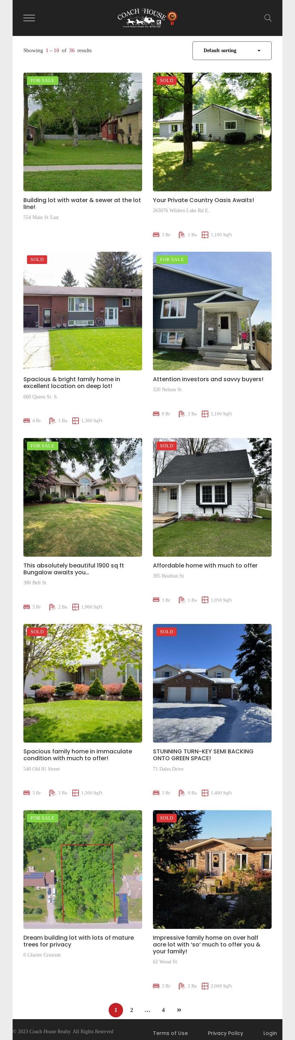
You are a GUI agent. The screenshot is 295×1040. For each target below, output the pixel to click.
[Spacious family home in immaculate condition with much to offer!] (82, 683)
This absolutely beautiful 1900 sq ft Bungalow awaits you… (73, 568)
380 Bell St (34, 582)
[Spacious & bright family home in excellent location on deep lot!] (82, 311)
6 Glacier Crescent (42, 955)
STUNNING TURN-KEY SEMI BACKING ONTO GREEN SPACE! (203, 754)
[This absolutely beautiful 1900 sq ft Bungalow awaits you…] (82, 497)
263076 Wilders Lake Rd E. (181, 210)
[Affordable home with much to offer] (212, 497)
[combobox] (232, 50)
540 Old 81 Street (41, 769)
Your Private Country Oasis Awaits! (203, 200)
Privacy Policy (225, 1033)
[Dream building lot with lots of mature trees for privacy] (82, 869)
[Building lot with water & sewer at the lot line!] (82, 132)
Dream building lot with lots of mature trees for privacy (78, 941)
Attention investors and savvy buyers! (208, 379)
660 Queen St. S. (40, 397)
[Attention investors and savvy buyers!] (212, 311)
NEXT (179, 1010)
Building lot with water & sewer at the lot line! (82, 203)
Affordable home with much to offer (205, 565)
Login (270, 1033)
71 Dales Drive (168, 769)
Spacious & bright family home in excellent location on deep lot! (71, 382)
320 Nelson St (167, 389)
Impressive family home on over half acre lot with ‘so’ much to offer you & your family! (206, 944)
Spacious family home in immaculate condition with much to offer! (77, 754)
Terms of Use (170, 1033)
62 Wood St (165, 961)
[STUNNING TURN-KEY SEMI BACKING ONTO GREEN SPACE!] (212, 683)
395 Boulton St (168, 576)
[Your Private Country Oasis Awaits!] (212, 132)
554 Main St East (41, 217)
